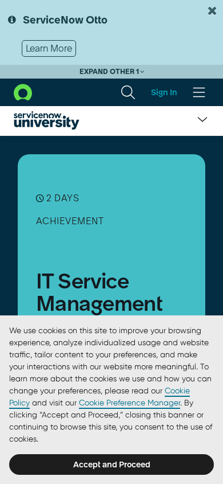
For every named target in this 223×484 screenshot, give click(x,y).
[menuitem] (128, 92)
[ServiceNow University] (46, 120)
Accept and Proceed (111, 464)
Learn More (49, 48)
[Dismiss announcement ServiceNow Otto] (212, 11)
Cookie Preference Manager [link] (129, 402)
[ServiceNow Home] (23, 91)
